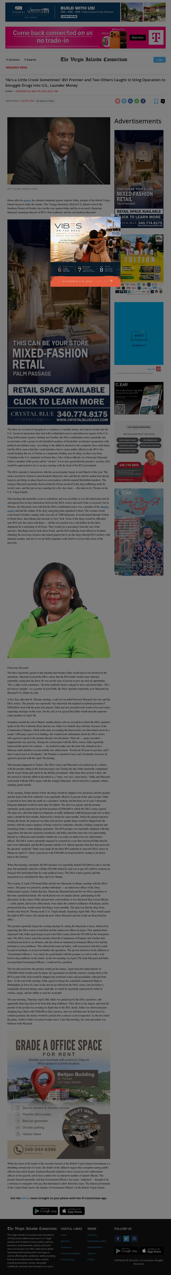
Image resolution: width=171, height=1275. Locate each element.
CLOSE (115, 215)
